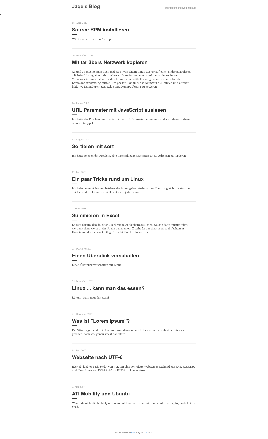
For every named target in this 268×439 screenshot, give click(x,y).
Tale (145, 432)
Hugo (133, 432)
